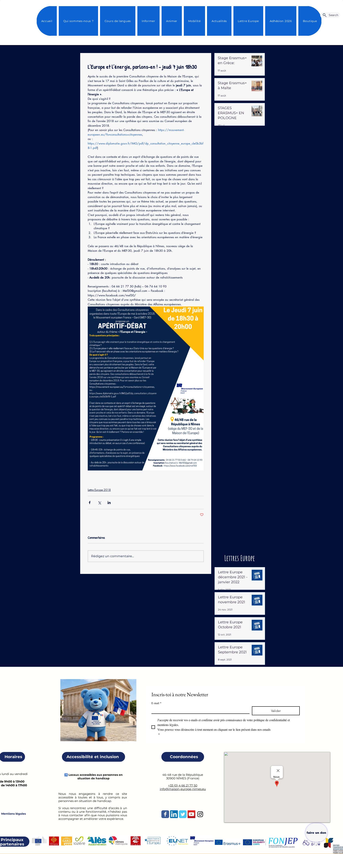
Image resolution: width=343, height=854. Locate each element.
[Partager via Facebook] (90, 502)
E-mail (156, 703)
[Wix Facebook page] (165, 814)
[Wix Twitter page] (183, 814)
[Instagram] (200, 814)
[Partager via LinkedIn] (109, 502)
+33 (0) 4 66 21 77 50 (182, 785)
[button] (219, 21)
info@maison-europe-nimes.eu (183, 789)
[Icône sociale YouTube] (191, 814)
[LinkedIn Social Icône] (174, 814)
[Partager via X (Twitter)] (99, 502)
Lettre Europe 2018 (99, 490)
